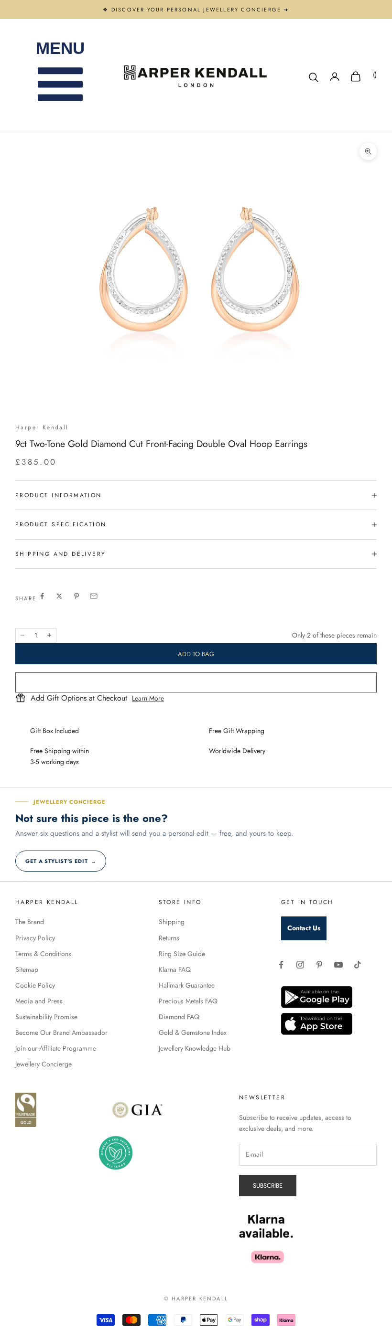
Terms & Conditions (43, 953)
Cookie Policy (35, 985)
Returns (169, 938)
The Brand (29, 921)
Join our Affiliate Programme (55, 1048)
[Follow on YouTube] (338, 964)
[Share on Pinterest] (76, 596)
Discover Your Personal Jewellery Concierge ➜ (200, 9)
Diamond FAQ (179, 1017)
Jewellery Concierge (43, 1064)
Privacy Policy (35, 938)
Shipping (172, 921)
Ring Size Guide (182, 953)
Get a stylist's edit (60, 861)
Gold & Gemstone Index (193, 1032)
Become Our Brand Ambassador (61, 1032)
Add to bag (196, 654)
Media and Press (39, 1001)
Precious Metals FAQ (188, 1001)
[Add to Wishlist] (196, 682)
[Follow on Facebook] (281, 964)
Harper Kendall (42, 427)
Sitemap (26, 969)
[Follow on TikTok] (357, 964)
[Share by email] (94, 596)
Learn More (148, 698)
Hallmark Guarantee (187, 985)
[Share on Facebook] (42, 596)
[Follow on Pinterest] (319, 964)
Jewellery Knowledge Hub (194, 1048)
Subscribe (268, 1185)
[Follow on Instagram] (300, 964)
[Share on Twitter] (59, 596)
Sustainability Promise (46, 1017)
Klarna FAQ (175, 969)
